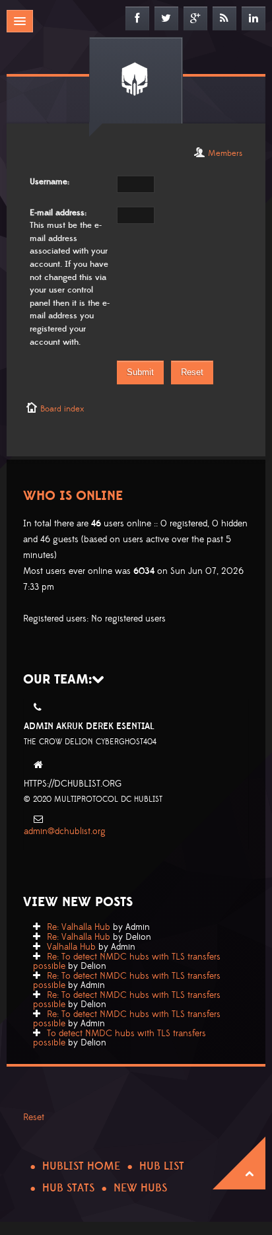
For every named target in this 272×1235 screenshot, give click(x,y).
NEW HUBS (140, 1188)
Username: (49, 181)
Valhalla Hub (71, 947)
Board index (62, 409)
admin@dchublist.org (65, 831)
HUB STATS (68, 1188)
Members (225, 153)
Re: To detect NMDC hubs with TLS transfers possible (127, 961)
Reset (33, 1117)
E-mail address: (58, 212)
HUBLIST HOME (81, 1166)
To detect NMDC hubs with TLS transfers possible (119, 1038)
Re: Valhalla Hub (78, 927)
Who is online (73, 496)
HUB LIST (161, 1166)
